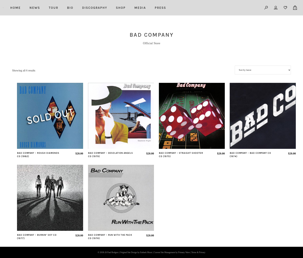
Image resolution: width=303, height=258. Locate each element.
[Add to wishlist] (50, 116)
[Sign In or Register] (276, 7)
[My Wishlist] (285, 7)
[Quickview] (40, 116)
